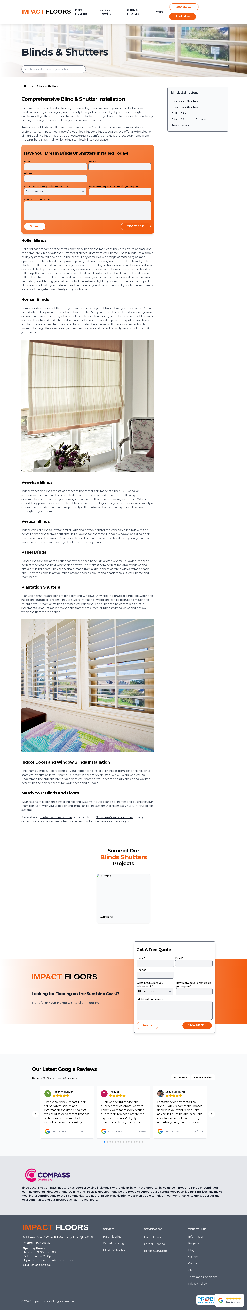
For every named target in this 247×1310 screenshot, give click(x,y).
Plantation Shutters (185, 107)
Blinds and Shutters (185, 101)
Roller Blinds (180, 113)
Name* (28, 161)
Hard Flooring (112, 1236)
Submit (35, 226)
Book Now (182, 16)
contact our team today (56, 817)
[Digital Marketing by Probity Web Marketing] (209, 1300)
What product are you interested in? (46, 186)
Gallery (193, 1256)
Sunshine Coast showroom (114, 817)
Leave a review (203, 1077)
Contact (193, 1263)
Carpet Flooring (113, 1243)
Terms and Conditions (202, 1277)
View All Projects (121, 933)
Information (196, 1236)
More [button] (159, 11)
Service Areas (180, 125)
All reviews (180, 1077)
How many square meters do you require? (114, 186)
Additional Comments (37, 199)
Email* (92, 161)
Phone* (28, 173)
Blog (191, 1250)
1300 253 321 (184, 6)
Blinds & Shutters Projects (189, 119)
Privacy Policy (197, 1283)
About (192, 1270)
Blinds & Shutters (114, 1250)
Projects (193, 1243)
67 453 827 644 (41, 1265)
